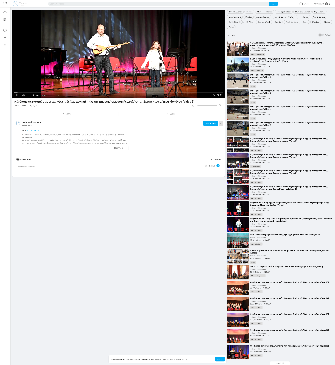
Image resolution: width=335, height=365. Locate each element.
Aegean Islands (262, 17)
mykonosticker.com (258, 48)
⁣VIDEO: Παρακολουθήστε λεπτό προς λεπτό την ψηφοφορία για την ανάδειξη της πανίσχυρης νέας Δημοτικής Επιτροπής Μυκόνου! (286, 44)
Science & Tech (264, 22)
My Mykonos (303, 17)
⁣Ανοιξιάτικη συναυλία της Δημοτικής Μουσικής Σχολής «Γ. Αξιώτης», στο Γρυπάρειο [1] (289, 346)
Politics (249, 12)
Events (278, 22)
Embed (172, 114)
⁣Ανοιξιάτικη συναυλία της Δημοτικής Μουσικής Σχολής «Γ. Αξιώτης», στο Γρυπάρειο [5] (289, 282)
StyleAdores (319, 12)
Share (68, 114)
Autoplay (328, 35)
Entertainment (235, 17)
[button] (322, 4)
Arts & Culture (319, 17)
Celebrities (233, 22)
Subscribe (210, 123)
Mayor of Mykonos (264, 12)
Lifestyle (315, 22)
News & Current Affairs (283, 17)
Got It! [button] (220, 359)
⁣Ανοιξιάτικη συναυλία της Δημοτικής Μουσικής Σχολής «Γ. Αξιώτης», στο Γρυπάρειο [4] (289, 298)
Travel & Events (235, 12)
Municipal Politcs (284, 12)
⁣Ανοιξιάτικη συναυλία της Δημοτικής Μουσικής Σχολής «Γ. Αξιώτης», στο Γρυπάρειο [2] (289, 330)
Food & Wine (247, 22)
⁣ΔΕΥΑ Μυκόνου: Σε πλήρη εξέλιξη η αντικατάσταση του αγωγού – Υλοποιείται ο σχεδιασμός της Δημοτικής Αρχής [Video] (286, 60)
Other (231, 27)
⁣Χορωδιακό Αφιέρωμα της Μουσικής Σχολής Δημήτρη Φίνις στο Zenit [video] (285, 234)
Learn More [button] (182, 359)
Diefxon (327, 22)
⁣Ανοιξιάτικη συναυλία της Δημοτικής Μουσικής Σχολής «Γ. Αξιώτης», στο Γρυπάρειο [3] (289, 314)
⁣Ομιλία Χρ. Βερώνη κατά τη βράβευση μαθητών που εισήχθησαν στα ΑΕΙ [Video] (286, 266)
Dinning (248, 17)
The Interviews (292, 22)
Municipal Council (302, 12)
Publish (212, 166)
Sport (305, 22)
